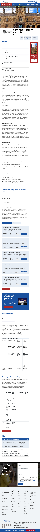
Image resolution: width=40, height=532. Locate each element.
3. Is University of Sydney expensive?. (10, 451)
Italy (12, 508)
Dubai (25, 511)
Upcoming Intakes (5, 494)
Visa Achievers (5, 509)
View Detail (24, 234)
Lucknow (19, 500)
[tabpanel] (15, 258)
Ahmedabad (26, 501)
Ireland (12, 504)
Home (3, 6)
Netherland (13, 511)
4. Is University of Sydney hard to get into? (11, 453)
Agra (18, 503)
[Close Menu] (36, 1)
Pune (19, 498)
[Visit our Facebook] (4, 525)
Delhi (19, 495)
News (3, 495)
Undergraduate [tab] (6, 222)
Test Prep (4, 514)
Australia (8, 6)
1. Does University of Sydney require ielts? (10, 439)
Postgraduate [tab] (16, 222)
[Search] (27, 1)
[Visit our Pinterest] (2, 527)
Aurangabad (20, 505)
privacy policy (22, 481)
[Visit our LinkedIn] (9, 525)
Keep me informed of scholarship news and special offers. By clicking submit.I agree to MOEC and (28, 480)
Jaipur (19, 493)
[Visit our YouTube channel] (7, 525)
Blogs (3, 512)
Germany (13, 503)
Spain (12, 513)
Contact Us (4, 511)
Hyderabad (20, 501)
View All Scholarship (6, 431)
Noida (19, 496)
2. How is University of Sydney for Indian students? (12, 449)
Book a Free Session (8, 307)
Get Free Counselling (34, 60)
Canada (12, 496)
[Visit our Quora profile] (4, 527)
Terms (34, 480)
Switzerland (13, 509)
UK (11, 495)
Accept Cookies (31, 530)
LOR (2, 503)
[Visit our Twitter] (11, 525)
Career (3, 504)
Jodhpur (25, 513)
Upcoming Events (5, 492)
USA (12, 493)
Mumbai (25, 496)
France (12, 506)
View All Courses (6, 288)
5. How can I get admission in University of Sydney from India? (15, 455)
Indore (19, 506)
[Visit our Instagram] (2, 525)
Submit (20, 483)
